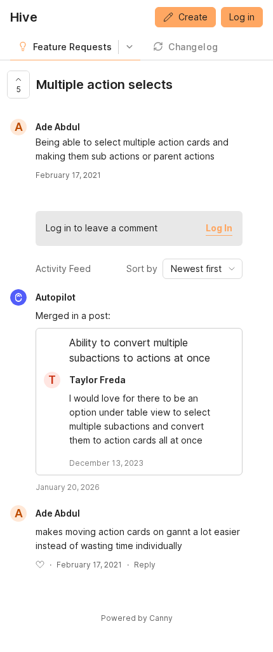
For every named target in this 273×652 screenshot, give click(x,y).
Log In (219, 227)
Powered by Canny (137, 618)
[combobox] (203, 269)
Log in (242, 16)
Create (193, 16)
